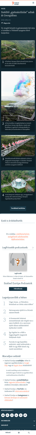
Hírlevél (7, 432)
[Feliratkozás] (25, 415)
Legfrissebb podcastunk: (15, 247)
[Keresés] (29, 432)
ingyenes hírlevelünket (17, 382)
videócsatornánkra (22, 391)
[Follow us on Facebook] (7, 415)
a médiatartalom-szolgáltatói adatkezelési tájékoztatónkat (19, 236)
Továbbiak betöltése (18, 208)
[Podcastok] (19, 432)
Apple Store (18, 365)
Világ (3, 9)
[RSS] (16, 415)
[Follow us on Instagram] (12, 415)
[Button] (5, 23)
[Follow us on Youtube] (3, 415)
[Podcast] (21, 415)
